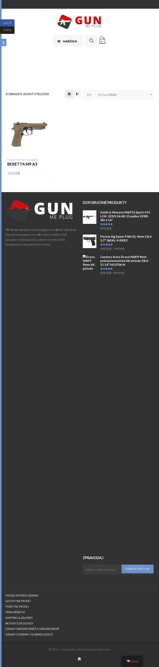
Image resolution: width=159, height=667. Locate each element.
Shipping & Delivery (19, 617)
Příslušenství (15, 612)
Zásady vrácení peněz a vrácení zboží (32, 628)
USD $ (9, 22)
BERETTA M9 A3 (22, 164)
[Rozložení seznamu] (77, 94)
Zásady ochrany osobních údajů (29, 634)
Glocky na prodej (18, 601)
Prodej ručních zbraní (22, 160)
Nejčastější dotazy (19, 623)
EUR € (9, 30)
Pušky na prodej (17, 606)
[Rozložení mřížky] (69, 94)
